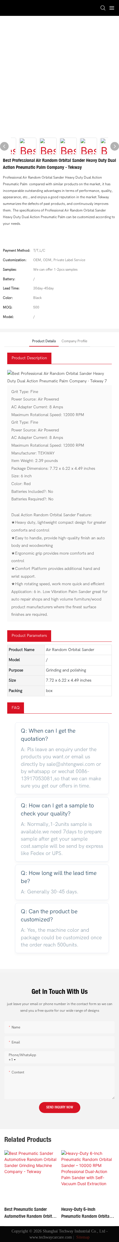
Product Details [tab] (44, 341)
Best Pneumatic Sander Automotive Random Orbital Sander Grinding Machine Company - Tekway (29, 1213)
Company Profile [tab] (74, 341)
